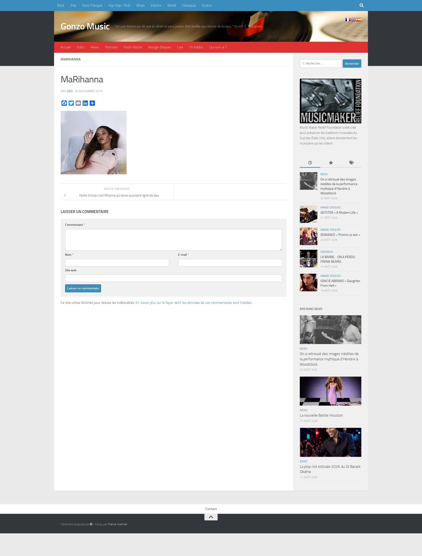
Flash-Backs (133, 47)
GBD (70, 91)
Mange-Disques (159, 47)
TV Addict (196, 47)
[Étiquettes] (351, 163)
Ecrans (207, 5)
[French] (348, 19)
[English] (353, 19)
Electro (156, 5)
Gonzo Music (85, 26)
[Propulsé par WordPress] (91, 524)
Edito (80, 47)
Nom (69, 255)
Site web (70, 270)
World (171, 5)
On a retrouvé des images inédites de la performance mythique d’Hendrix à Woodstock (329, 359)
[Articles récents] (310, 163)
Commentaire (75, 225)
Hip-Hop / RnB (119, 5)
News (95, 47)
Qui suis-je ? (218, 47)
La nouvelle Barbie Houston (321, 415)
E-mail (183, 255)
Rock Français (92, 5)
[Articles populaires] (330, 163)
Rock (60, 5)
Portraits (111, 47)
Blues (140, 5)
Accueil (65, 47)
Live (180, 47)
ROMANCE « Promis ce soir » (340, 235)
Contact (211, 509)
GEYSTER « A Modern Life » (339, 213)
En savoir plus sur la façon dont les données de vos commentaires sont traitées (193, 303)
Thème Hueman (117, 524)
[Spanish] (358, 19)
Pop (73, 5)
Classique (189, 5)
